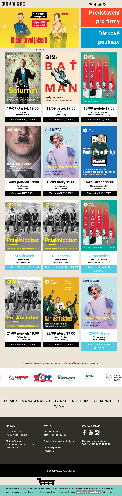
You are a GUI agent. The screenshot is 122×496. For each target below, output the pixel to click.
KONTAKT (49, 425)
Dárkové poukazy (109, 37)
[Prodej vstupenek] (90, 5)
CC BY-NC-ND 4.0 (90, 444)
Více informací (13, 108)
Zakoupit (27, 108)
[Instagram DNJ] (104, 5)
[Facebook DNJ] (95, 5)
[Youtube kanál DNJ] (100, 5)
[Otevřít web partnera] (27, 378)
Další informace (107, 492)
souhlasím (81, 492)
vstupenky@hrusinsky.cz (62, 441)
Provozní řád (50, 451)
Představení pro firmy (104, 17)
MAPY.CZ (19, 447)
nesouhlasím (94, 492)
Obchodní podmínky (53, 447)
